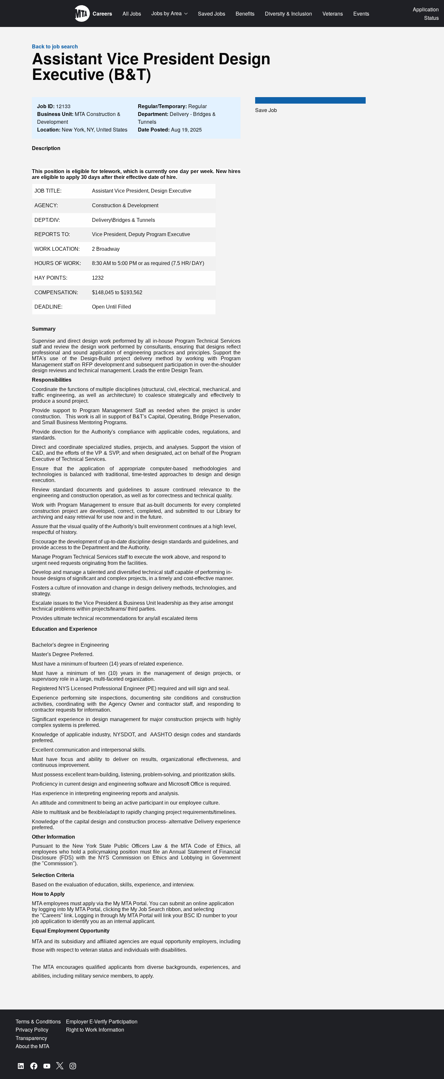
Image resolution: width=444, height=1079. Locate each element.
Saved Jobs (211, 13)
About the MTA (32, 1046)
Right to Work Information (95, 1029)
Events (361, 13)
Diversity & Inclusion (288, 13)
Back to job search (55, 46)
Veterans (332, 13)
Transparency (31, 1038)
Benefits (245, 13)
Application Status (426, 13)
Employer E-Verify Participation (101, 1021)
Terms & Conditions (38, 1021)
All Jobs (132, 13)
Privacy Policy (32, 1029)
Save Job (266, 110)
